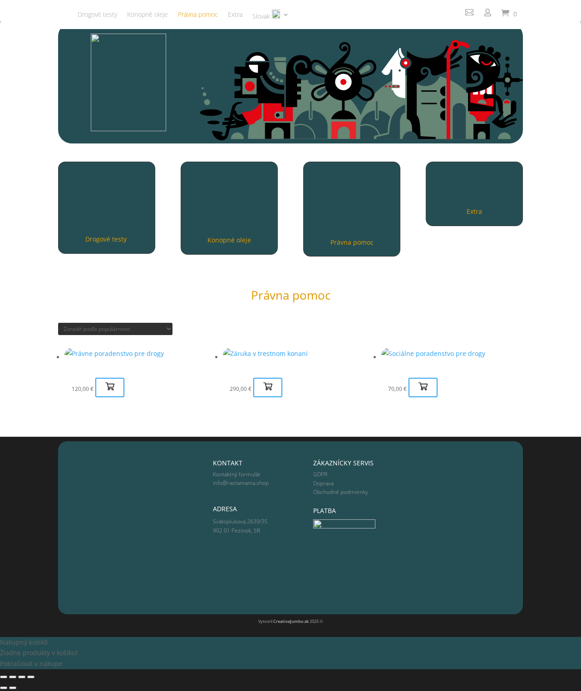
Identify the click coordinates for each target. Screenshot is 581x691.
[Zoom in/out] (3, 677)
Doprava (323, 483)
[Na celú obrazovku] (12, 677)
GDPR (320, 474)
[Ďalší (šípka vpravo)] (12, 687)
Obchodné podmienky (340, 492)
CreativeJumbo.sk (291, 621)
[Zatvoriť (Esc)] (30, 677)
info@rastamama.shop (241, 483)
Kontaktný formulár (237, 474)
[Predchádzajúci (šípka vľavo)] (3, 687)
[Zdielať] (21, 677)
